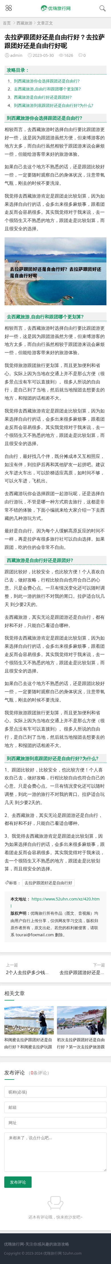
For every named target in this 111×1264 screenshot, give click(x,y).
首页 (7, 23)
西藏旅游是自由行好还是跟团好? (42, 97)
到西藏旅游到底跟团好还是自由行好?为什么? (53, 105)
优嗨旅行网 (52, 1253)
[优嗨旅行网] (55, 11)
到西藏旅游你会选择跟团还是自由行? (46, 81)
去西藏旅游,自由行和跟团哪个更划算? (47, 89)
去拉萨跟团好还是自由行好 (48, 882)
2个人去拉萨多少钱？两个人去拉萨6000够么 (51, 972)
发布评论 (18, 1182)
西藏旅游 (24, 23)
